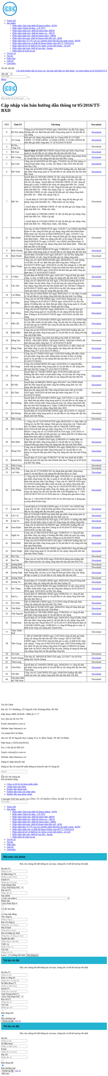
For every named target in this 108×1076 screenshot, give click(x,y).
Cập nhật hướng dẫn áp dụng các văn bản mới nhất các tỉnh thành (34, 71)
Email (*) (5, 879)
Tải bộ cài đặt (7, 1021)
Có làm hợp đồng (9, 914)
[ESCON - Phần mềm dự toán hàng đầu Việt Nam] (28, 16)
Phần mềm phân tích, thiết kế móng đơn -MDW (33, 30)
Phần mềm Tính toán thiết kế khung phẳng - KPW (34, 25)
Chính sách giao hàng (16, 786)
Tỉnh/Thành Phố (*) (10, 994)
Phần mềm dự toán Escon (23, 51)
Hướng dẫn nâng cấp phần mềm (21, 791)
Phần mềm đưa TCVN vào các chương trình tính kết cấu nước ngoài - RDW (46, 41)
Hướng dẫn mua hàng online (19, 794)
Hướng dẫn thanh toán (17, 789)
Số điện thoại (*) (8, 874)
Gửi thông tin (32, 955)
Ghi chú (4, 949)
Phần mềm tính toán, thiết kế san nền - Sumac (32, 48)
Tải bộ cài (11, 53)
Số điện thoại (7, 1043)
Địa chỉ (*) (6, 890)
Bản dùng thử (7, 1013)
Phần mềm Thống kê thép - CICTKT (28, 28)
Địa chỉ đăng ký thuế (10, 933)
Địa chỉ (4, 1054)
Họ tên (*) (5, 868)
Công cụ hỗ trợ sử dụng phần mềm (22, 784)
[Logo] (28, 95)
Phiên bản (5, 901)
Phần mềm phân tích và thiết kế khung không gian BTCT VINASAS (43, 43)
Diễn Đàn (11, 58)
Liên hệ (10, 61)
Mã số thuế (6, 927)
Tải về (18, 1021)
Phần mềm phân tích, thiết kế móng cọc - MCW (33, 33)
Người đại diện (7, 938)
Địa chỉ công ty (8, 922)
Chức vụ (5, 944)
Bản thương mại (8, 1018)
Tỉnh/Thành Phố (8, 885)
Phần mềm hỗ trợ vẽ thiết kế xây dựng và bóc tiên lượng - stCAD (41, 46)
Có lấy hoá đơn (8, 909)
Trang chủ (11, 20)
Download (96, 132)
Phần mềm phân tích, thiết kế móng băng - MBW (34, 35)
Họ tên (4, 1038)
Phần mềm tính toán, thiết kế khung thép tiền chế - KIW (37, 38)
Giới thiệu (11, 63)
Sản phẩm (11, 23)
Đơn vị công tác (8, 977)
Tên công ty (6, 916)
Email (3, 1049)
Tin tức (10, 56)
